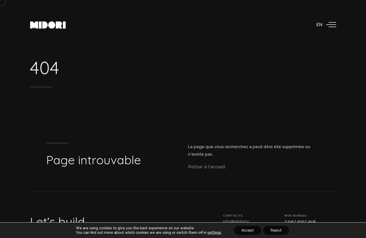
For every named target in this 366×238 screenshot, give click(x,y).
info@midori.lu (236, 221)
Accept (248, 230)
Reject (276, 230)
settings (214, 233)
